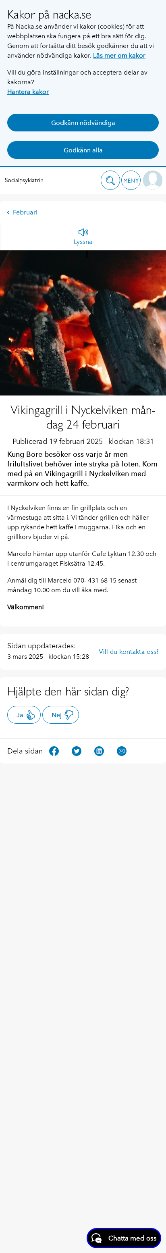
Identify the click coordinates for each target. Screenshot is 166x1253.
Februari (25, 212)
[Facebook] (54, 750)
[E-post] (121, 750)
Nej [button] (57, 715)
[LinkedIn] (99, 750)
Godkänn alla (83, 150)
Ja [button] (20, 715)
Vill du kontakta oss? (129, 651)
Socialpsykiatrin (24, 180)
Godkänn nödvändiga (83, 123)
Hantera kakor (28, 92)
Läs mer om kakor (119, 55)
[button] (110, 180)
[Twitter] (76, 750)
